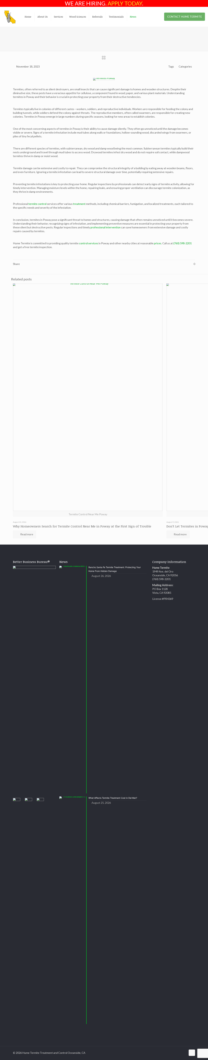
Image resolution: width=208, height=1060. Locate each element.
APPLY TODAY (125, 3)
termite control (37, 203)
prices (157, 243)
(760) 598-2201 (182, 243)
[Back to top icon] (192, 1053)
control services (88, 243)
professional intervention (105, 227)
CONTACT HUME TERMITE (184, 16)
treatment (79, 203)
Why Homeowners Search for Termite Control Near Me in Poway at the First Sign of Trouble (82, 526)
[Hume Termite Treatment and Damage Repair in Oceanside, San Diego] (10, 17)
